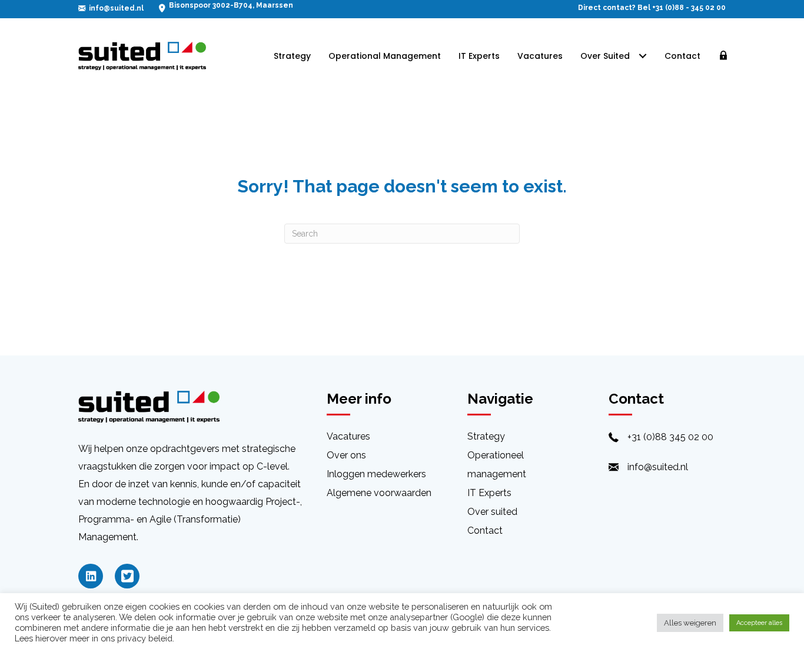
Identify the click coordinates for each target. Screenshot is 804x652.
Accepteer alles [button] (759, 623)
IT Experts (489, 492)
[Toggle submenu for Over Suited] (642, 56)
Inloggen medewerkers (376, 474)
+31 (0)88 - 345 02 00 (689, 8)
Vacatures (348, 436)
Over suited (492, 511)
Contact (485, 530)
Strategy (486, 436)
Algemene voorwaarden (379, 492)
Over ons (346, 455)
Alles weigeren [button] (690, 622)
